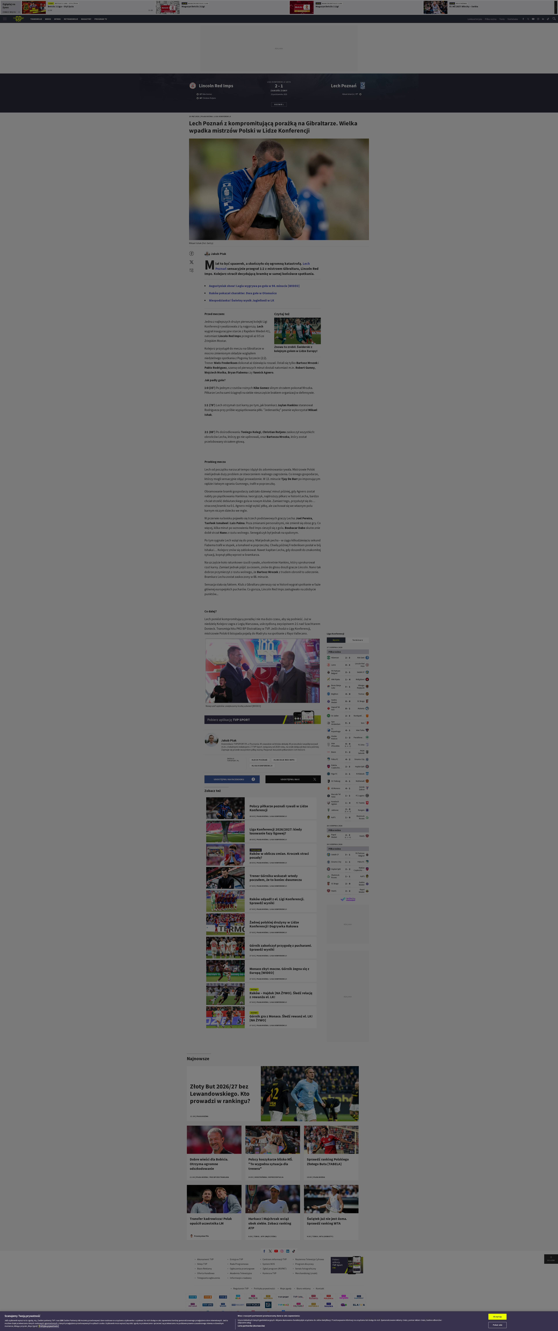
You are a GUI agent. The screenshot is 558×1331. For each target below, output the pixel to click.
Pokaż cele (497, 1325)
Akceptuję (497, 1316)
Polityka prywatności (48, 1326)
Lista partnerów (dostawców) (251, 1326)
